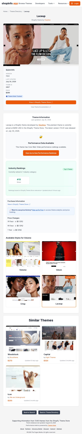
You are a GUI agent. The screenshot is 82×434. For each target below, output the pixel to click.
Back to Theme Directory (49, 412)
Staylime (48, 20)
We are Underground (17, 397)
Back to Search (29, 412)
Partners (28, 429)
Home (5, 11)
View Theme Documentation (40, 107)
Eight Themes (51, 357)
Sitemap (59, 429)
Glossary (46, 429)
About (22, 429)
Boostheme (14, 357)
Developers (40, 3)
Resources (62, 3)
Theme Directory (16, 11)
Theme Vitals (52, 425)
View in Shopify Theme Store (40, 102)
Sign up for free (38, 210)
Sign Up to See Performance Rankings (41, 153)
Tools (50, 3)
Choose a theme (37, 429)
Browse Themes (25, 3)
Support (52, 429)
